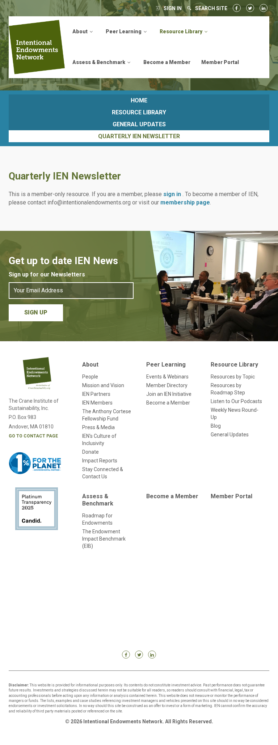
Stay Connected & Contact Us (102, 472)
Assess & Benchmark (97, 500)
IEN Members (97, 403)
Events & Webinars (167, 377)
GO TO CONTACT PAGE (33, 436)
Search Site (211, 8)
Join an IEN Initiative (168, 394)
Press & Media (98, 427)
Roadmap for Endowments (97, 519)
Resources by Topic (233, 377)
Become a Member (166, 62)
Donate (90, 452)
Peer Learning (166, 364)
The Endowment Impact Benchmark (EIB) (104, 539)
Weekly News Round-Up (234, 413)
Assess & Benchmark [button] (99, 62)
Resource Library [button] (181, 31)
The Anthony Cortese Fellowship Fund (106, 415)
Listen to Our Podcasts (236, 401)
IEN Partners (96, 394)
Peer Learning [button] (124, 31)
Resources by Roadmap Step (228, 388)
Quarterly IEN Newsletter (139, 136)
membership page (185, 202)
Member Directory (167, 385)
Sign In (173, 8)
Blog (216, 426)
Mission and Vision (103, 385)
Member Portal (220, 62)
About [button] (80, 31)
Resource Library (139, 112)
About (90, 364)
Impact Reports (99, 460)
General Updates (139, 124)
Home (139, 100)
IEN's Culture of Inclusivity (99, 439)
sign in (172, 194)
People (90, 377)
